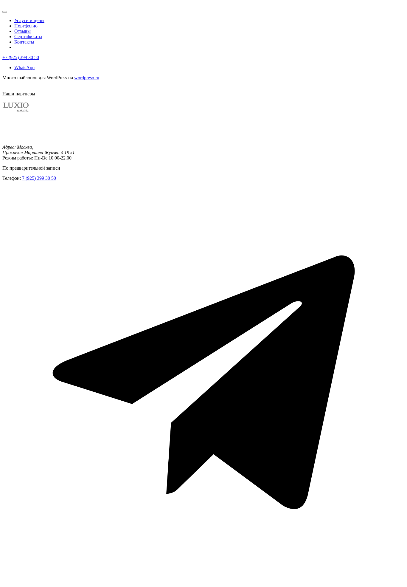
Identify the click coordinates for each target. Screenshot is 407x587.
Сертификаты (28, 36)
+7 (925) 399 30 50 (20, 57)
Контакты (24, 41)
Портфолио (26, 25)
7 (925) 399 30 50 (39, 178)
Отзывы (22, 31)
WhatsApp (24, 67)
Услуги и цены (29, 20)
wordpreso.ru (86, 77)
